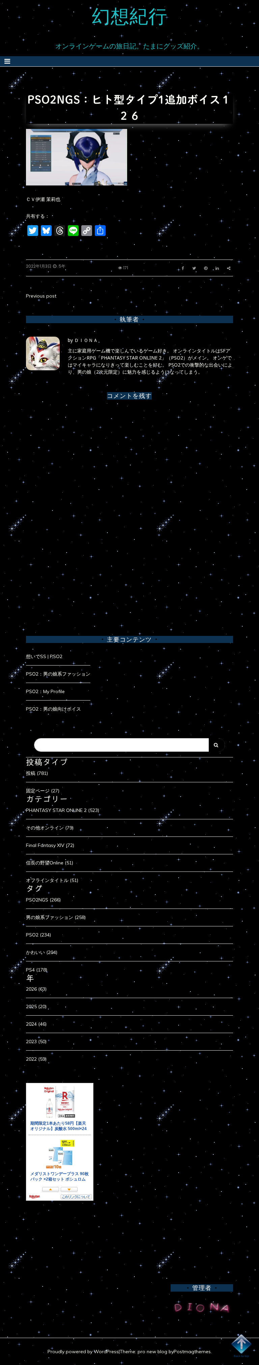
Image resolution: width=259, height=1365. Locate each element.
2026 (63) (36, 989)
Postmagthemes (192, 1352)
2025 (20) (36, 1006)
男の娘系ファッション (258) (56, 917)
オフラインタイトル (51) (52, 880)
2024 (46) (36, 1024)
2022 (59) (36, 1059)
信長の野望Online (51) (49, 863)
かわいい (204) (41, 952)
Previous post (41, 296)
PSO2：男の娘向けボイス (53, 709)
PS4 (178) (36, 970)
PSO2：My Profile (45, 691)
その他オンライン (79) (50, 828)
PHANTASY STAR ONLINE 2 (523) (62, 810)
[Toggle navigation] (7, 61)
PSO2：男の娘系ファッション (58, 674)
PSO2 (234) (38, 935)
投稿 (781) (37, 773)
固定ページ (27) (42, 791)
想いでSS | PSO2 (44, 656)
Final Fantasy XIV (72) (50, 845)
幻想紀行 (129, 16)
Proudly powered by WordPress (83, 1352)
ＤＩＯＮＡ (86, 340)
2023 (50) (36, 1041)
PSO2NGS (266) (43, 900)
